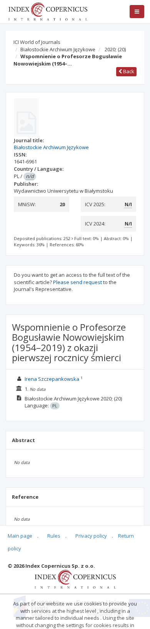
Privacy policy (91, 535)
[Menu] (137, 11)
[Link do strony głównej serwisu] (47, 10)
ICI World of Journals (36, 42)
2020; (115, 49)
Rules (53, 535)
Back (128, 71)
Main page (20, 535)
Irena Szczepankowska (52, 378)
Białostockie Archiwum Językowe (57, 49)
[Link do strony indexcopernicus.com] (75, 578)
